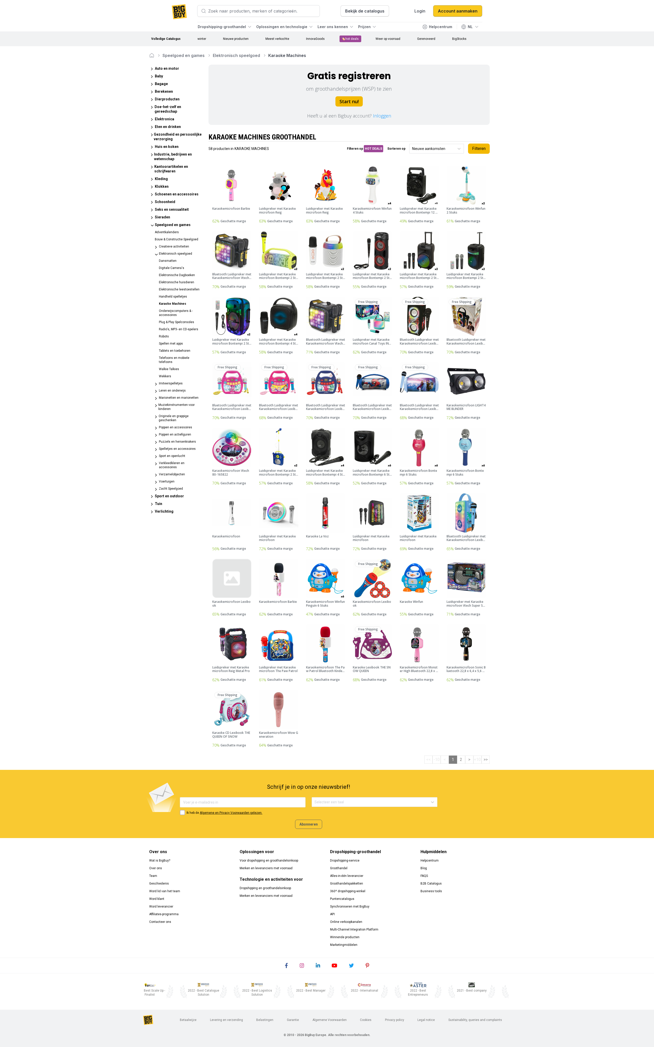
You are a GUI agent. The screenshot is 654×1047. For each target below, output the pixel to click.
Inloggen (382, 116)
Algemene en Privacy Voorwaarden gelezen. (231, 813)
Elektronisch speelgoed (236, 55)
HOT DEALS (373, 148)
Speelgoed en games (183, 55)
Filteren (479, 148)
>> (486, 759)
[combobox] (412, 148)
